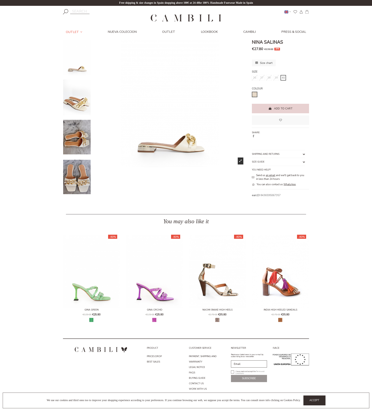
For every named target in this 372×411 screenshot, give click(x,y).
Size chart (265, 63)
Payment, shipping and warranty (203, 359)
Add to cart (283, 108)
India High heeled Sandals (280, 309)
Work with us (198, 388)
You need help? (261, 169)
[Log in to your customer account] (301, 12)
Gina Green (91, 309)
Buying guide (197, 378)
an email (270, 175)
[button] (67, 280)
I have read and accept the (249, 372)
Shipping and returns (265, 154)
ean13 (256, 195)
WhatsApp (289, 184)
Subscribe (249, 378)
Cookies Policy (292, 400)
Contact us (196, 383)
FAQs (192, 372)
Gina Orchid (154, 309)
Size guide (258, 161)
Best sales (153, 361)
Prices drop (154, 356)
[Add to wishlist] (280, 120)
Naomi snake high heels (217, 309)
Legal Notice (197, 367)
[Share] (253, 136)
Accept (314, 400)
